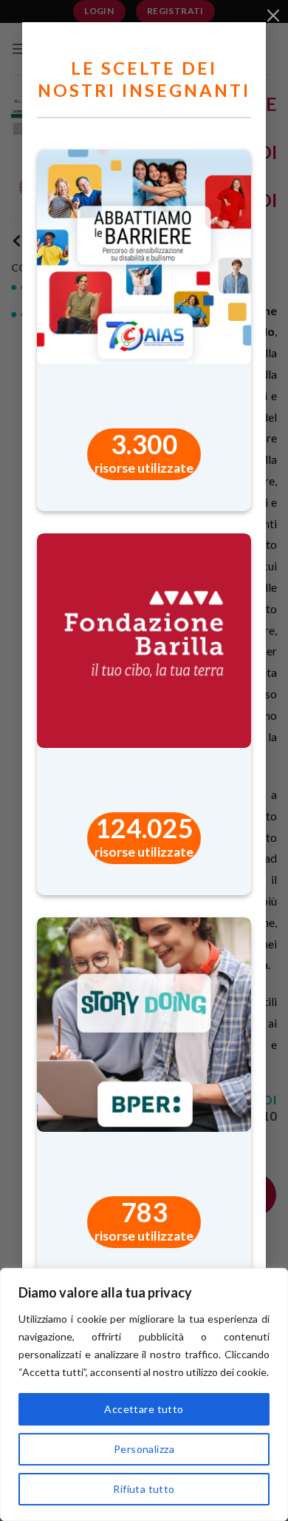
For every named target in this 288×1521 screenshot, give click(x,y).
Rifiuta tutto (143, 1489)
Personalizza (144, 1449)
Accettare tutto (143, 1409)
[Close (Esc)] (273, 15)
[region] (144, 1394)
